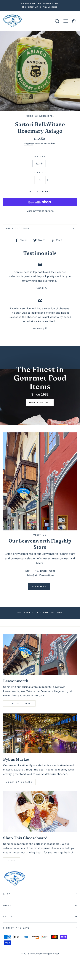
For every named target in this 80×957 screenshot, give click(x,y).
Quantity (40, 172)
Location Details (19, 703)
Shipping (28, 143)
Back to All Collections (43, 613)
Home (29, 115)
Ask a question (17, 228)
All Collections (43, 115)
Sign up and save (16, 928)
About (7, 917)
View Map (39, 586)
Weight (39, 157)
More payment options (40, 211)
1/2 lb (39, 163)
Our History (39, 402)
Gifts (7, 905)
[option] (40, 5)
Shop (11, 860)
